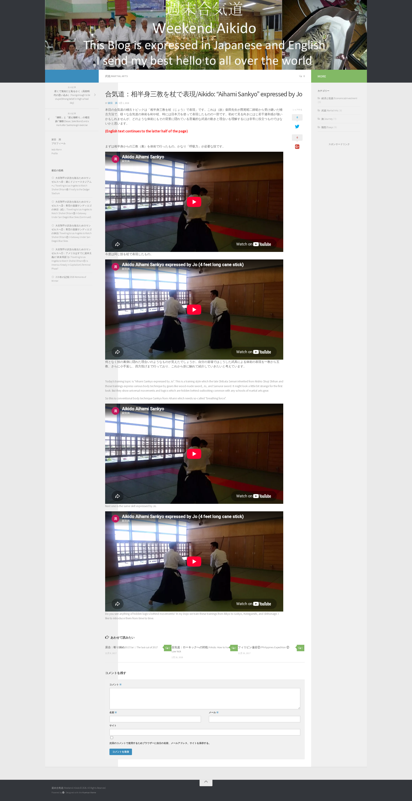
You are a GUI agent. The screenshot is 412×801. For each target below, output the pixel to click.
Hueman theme (89, 792)
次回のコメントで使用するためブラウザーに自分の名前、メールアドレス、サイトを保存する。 (160, 743)
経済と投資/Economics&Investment (339, 98)
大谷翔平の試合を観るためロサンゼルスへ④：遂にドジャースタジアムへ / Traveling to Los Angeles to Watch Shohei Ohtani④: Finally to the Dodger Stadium (72, 185)
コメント (115, 684)
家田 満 (112, 103)
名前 (113, 712)
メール (214, 712)
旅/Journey (327, 118)
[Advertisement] (339, 218)
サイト (113, 725)
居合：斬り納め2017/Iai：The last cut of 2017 (131, 647)
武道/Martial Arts (116, 76)
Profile (55, 153)
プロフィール (59, 143)
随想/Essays (327, 127)
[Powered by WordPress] (63, 793)
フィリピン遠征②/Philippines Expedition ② (263, 647)
